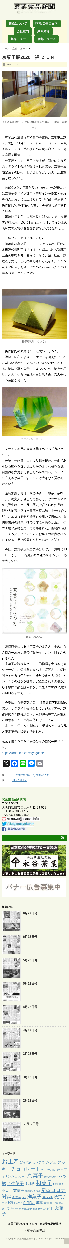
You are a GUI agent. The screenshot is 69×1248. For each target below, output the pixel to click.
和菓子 (44, 1183)
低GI (55, 1176)
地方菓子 (58, 1184)
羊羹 (46, 1202)
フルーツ (22, 1176)
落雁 (61, 1203)
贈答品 (18, 1209)
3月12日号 (30, 1077)
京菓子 (35, 1176)
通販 (35, 1209)
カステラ (39, 1162)
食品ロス (42, 1209)
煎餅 (4, 1202)
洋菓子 (34, 1196)
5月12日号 (30, 983)
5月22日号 (30, 960)
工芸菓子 (17, 1191)
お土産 (10, 1161)
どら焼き (26, 1162)
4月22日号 (30, 1007)
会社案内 (23, 31)
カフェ (51, 1162)
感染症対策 (30, 1191)
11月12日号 (19, 780)
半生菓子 (15, 1183)
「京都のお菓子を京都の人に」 (32, 775)
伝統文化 (48, 1176)
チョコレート (26, 1168)
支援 (38, 1191)
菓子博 (54, 1202)
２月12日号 (31, 1124)
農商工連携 (27, 1209)
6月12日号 (30, 936)
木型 (24, 1197)
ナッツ (60, 1170)
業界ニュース (20, 39)
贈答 (10, 1208)
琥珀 (11, 1203)
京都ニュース (46, 39)
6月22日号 (30, 913)
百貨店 (29, 1202)
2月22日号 (30, 1100)
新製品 (16, 1197)
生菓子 (19, 1203)
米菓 (39, 1203)
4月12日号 (30, 1030)
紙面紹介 (43, 31)
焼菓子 (60, 1197)
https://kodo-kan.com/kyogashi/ (23, 753)
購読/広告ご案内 (46, 23)
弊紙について (18, 23)
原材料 (30, 1184)
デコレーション (48, 1170)
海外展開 (47, 1197)
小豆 (5, 1191)
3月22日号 (30, 1053)
